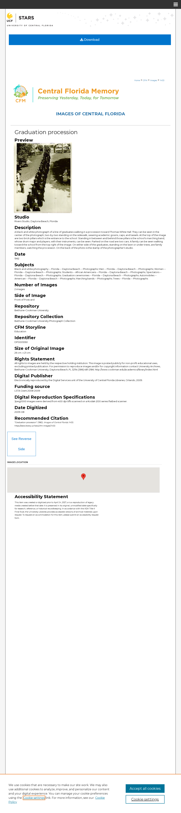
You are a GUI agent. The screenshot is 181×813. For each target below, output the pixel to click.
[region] (90, 793)
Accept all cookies (145, 788)
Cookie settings (34, 798)
